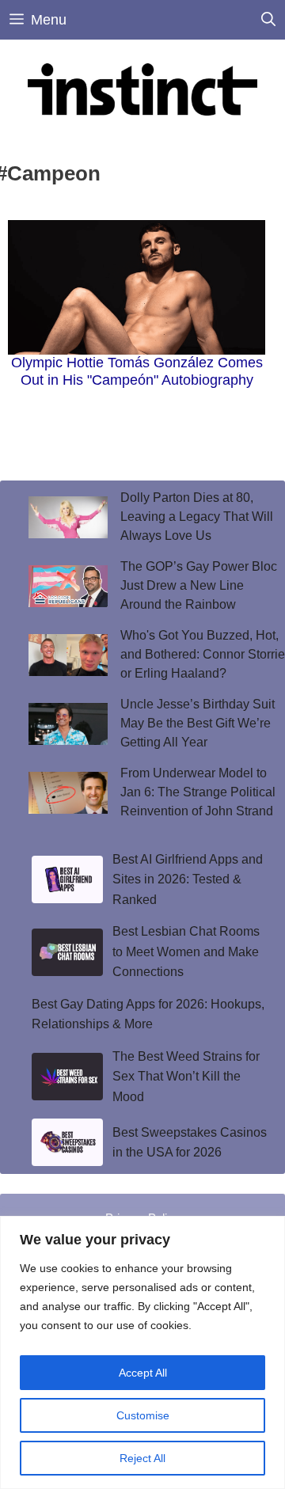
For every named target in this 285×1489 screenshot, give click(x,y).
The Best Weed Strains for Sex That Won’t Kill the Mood (186, 1076)
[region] (142, 1352)
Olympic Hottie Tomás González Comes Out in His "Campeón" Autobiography (137, 371)
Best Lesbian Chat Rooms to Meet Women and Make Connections (186, 951)
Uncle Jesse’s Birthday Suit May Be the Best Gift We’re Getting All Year (197, 723)
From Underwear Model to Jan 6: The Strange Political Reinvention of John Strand (198, 792)
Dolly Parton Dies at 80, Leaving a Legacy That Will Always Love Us (196, 516)
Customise (142, 1415)
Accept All (143, 1372)
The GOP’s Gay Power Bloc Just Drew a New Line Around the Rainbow (198, 585)
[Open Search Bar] (268, 20)
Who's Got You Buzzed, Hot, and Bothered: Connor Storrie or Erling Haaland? (202, 654)
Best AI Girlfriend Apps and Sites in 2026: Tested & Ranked (187, 879)
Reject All (142, 1458)
